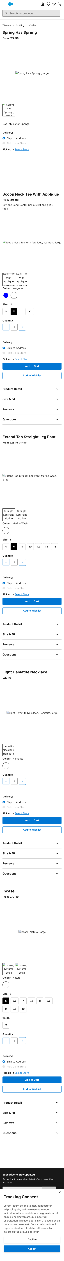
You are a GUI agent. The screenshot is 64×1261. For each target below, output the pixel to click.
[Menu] (4, 4)
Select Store (22, 149)
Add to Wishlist (32, 375)
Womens (6, 25)
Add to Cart (32, 366)
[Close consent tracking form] (59, 1192)
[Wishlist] (48, 4)
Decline (32, 1239)
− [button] (6, 326)
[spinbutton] (14, 327)
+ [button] (22, 326)
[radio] (5, 295)
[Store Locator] (54, 4)
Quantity (7, 320)
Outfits (32, 25)
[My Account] (43, 4)
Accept (32, 1248)
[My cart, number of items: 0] (60, 4)
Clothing (20, 25)
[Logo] (10, 4)
